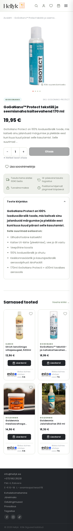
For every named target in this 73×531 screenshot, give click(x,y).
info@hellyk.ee (12, 474)
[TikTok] (19, 516)
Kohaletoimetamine (15, 493)
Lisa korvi (21, 362)
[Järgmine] (64, 55)
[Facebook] (6, 516)
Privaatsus (10, 506)
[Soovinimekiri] (51, 5)
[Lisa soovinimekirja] (31, 313)
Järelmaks (10, 497)
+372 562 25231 (13, 478)
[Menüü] (65, 5)
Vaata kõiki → (60, 302)
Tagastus (9, 511)
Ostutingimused (13, 502)
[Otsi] (36, 5)
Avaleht (8, 17)
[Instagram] (13, 516)
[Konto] (43, 5)
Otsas (49, 151)
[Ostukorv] (58, 5)
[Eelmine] (8, 55)
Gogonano (12, 99)
